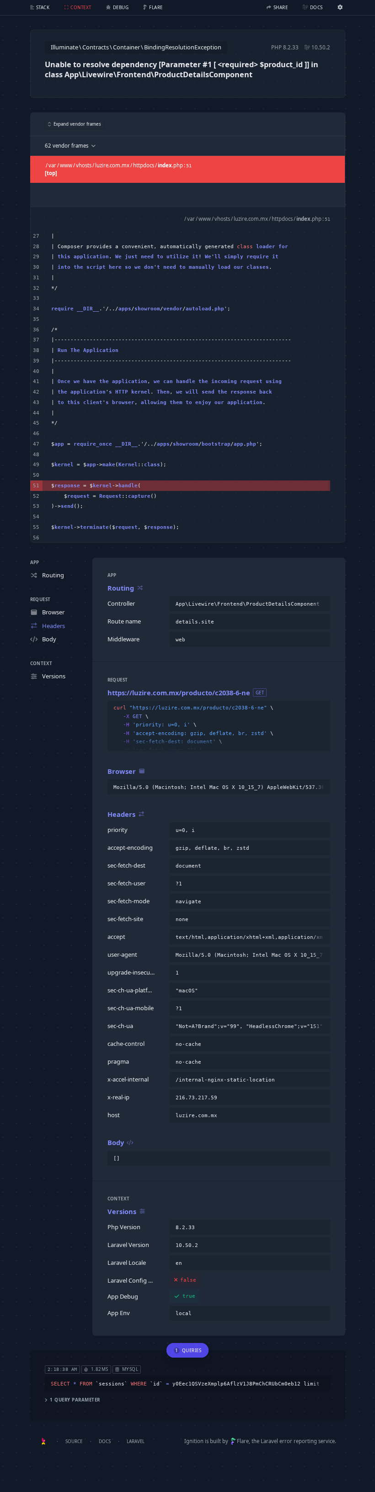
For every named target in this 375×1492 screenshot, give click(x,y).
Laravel (136, 1441)
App (34, 562)
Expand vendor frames (77, 124)
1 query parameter (75, 1400)
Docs (105, 1441)
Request (40, 599)
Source (73, 1441)
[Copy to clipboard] (321, 603)
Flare (243, 1441)
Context (41, 663)
